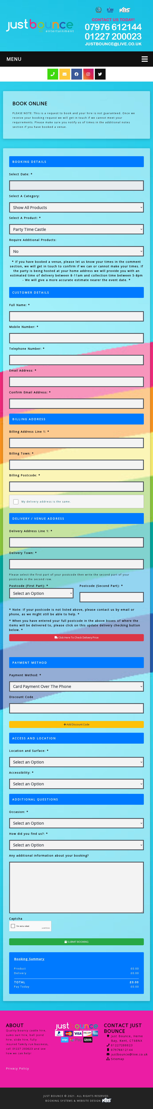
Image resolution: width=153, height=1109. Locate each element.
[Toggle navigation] (144, 59)
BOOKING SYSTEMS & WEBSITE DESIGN (73, 1100)
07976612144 (122, 1050)
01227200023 (122, 1045)
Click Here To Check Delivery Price (78, 637)
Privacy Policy (17, 1068)
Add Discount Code (77, 724)
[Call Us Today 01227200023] (113, 27)
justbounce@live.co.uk (129, 1054)
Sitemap (117, 1059)
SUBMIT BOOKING (77, 941)
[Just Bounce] (40, 25)
